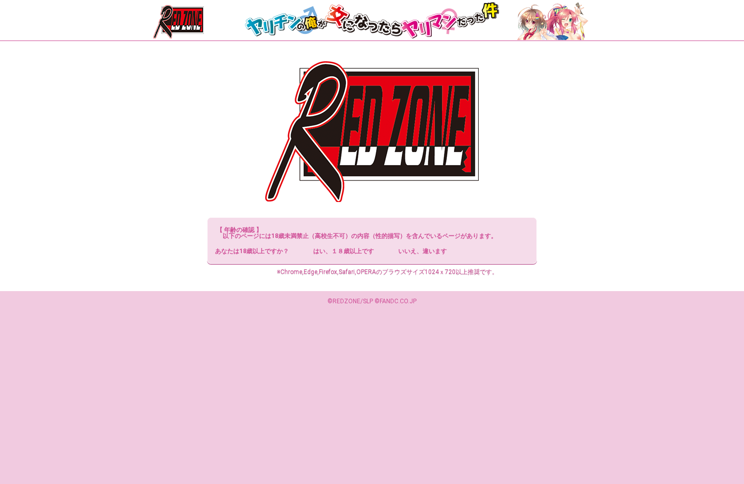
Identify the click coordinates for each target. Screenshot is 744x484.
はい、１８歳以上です (343, 251)
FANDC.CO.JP (398, 301)
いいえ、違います (422, 251)
